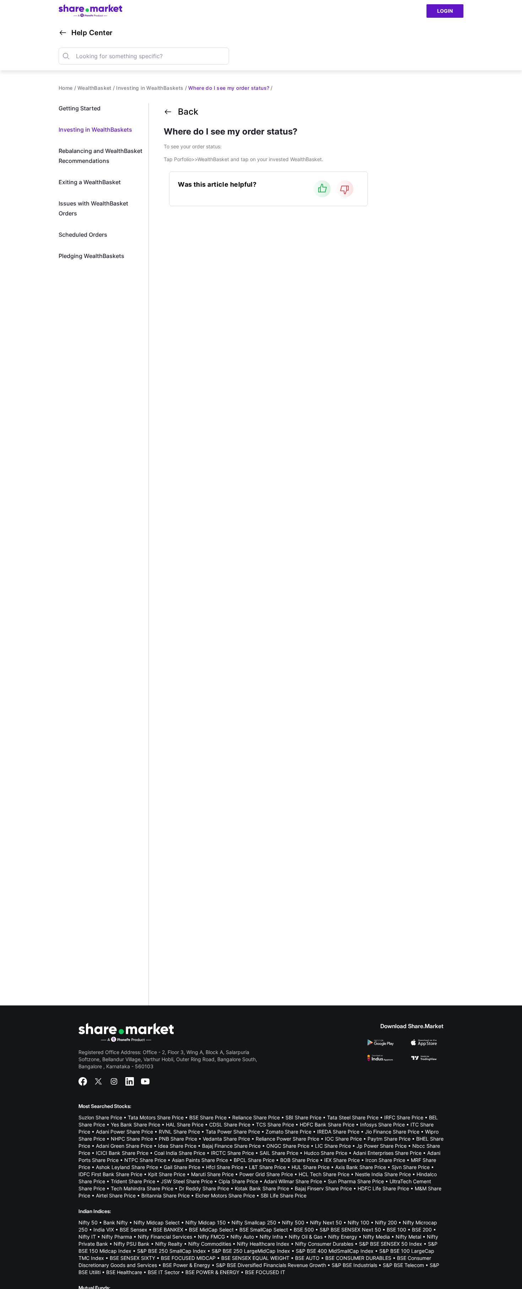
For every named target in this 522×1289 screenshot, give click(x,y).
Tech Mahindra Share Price (142, 1188)
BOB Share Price (299, 1160)
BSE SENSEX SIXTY (132, 1258)
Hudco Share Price (325, 1153)
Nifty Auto (242, 1237)
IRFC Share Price (403, 1117)
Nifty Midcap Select (157, 1222)
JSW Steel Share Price (187, 1181)
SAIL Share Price (279, 1153)
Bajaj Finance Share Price (231, 1146)
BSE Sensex (133, 1230)
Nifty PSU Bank (131, 1244)
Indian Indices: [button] (94, 1211)
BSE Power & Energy (186, 1265)
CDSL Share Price (229, 1124)
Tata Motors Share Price (156, 1117)
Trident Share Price (133, 1181)
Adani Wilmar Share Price (293, 1181)
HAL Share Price (184, 1124)
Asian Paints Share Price (200, 1160)
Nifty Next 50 (326, 1222)
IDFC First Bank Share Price (110, 1174)
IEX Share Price (342, 1160)
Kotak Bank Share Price (262, 1188)
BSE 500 (304, 1230)
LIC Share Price (333, 1146)
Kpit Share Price (166, 1174)
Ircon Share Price (385, 1160)
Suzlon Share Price (100, 1117)
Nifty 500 (293, 1222)
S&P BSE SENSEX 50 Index (390, 1244)
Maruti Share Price (212, 1174)
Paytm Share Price (389, 1139)
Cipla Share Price (238, 1181)
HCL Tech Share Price (324, 1174)
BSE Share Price (208, 1117)
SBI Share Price (303, 1117)
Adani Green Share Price (124, 1146)
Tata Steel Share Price (353, 1117)
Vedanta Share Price (226, 1139)
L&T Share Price (267, 1167)
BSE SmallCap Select (263, 1230)
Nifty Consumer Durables (324, 1244)
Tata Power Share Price (233, 1132)
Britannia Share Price (165, 1195)
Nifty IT (87, 1237)
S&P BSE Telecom (403, 1265)
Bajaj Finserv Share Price (323, 1188)
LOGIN (445, 11)
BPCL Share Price (254, 1160)
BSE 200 (422, 1230)
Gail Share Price (182, 1167)
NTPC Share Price (145, 1160)
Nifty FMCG (211, 1237)
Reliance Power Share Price (287, 1139)
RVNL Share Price (179, 1132)
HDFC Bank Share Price (327, 1124)
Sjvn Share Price (411, 1167)
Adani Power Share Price (124, 1132)
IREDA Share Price (338, 1132)
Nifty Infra (271, 1237)
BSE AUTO (307, 1258)
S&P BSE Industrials (354, 1265)
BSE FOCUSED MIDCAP (188, 1258)
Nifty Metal (408, 1237)
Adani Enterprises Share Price (387, 1153)
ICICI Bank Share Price (122, 1153)
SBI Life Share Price (283, 1195)
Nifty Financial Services (165, 1237)
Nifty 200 (386, 1222)
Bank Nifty (115, 1222)
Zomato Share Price (288, 1132)
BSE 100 (396, 1230)
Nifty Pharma (117, 1237)
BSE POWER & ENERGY (212, 1272)
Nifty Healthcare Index (263, 1244)
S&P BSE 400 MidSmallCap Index (335, 1251)
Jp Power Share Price (382, 1146)
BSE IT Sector (164, 1272)
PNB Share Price (178, 1139)
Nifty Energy (342, 1237)
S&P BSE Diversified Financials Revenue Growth (271, 1265)
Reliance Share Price (256, 1117)
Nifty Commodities (209, 1244)
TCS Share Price (275, 1124)
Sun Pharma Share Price (356, 1181)
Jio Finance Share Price (392, 1132)
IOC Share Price (343, 1139)
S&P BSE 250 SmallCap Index (171, 1251)
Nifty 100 (358, 1222)
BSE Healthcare (124, 1272)
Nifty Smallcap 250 (254, 1222)
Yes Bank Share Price (135, 1124)
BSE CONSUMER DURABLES (358, 1258)
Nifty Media (376, 1237)
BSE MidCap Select (211, 1230)
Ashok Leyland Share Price (127, 1167)
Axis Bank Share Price (360, 1167)
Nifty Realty (169, 1244)
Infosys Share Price (382, 1124)
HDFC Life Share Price (383, 1188)
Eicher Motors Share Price (225, 1195)
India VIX (103, 1230)
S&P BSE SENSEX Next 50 (350, 1230)
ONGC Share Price (287, 1146)
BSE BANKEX (168, 1230)
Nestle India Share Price (383, 1174)
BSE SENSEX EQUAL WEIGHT (255, 1258)
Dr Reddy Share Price (204, 1188)
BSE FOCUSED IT (265, 1272)
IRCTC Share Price (232, 1153)
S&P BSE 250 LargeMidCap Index (251, 1251)
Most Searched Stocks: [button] (104, 1106)
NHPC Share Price (132, 1139)
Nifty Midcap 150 (205, 1222)
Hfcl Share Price (224, 1167)
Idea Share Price (177, 1146)
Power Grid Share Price (266, 1174)
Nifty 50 (88, 1222)
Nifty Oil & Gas (305, 1237)
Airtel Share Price (116, 1195)
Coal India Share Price (179, 1153)
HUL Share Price (311, 1167)
